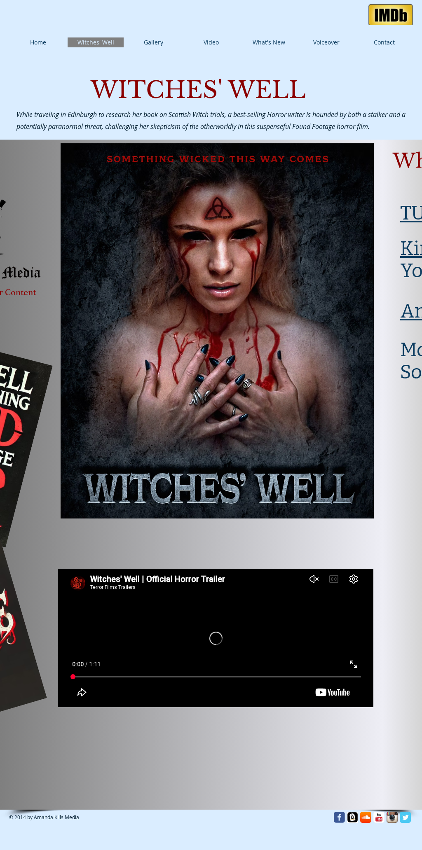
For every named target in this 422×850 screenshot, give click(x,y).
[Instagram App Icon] (392, 817)
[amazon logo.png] (352, 817)
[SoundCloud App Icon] (365, 817)
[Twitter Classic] (405, 817)
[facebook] (339, 817)
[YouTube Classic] (378, 817)
